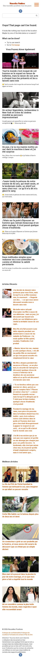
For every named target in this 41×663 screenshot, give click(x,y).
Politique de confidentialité (11, 633)
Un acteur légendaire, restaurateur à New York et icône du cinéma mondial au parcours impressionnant (20, 114)
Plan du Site (28, 635)
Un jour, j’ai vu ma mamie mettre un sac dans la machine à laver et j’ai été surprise (20, 149)
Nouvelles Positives (17, 3)
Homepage (16, 45)
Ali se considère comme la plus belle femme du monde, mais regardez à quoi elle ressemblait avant (19, 607)
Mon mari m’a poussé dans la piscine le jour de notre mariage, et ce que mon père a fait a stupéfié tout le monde (19, 576)
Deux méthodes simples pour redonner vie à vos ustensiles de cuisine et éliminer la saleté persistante (18, 261)
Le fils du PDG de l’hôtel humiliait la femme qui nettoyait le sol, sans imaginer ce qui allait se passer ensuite (20, 486)
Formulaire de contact (16, 635)
